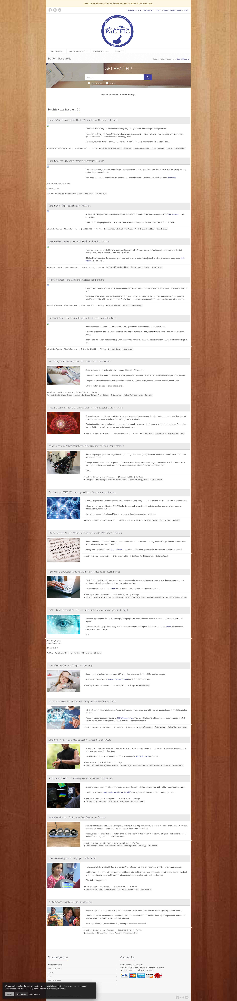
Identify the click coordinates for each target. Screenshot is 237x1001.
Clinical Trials (110, 845)
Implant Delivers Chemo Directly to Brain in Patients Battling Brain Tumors (86, 407)
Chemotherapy (148, 433)
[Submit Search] (148, 77)
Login (186, 10)
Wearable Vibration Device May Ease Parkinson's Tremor (77, 817)
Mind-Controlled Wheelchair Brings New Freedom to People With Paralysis (86, 445)
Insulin (146, 267)
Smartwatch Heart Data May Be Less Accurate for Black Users (80, 739)
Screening (148, 395)
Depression (89, 193)
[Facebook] (177, 997)
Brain (182, 433)
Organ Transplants (145, 727)
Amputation (91, 933)
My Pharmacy (57, 51)
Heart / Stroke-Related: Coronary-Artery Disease (91, 395)
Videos (113, 83)
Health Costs (115, 349)
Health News (96, 83)
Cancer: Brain (173, 433)
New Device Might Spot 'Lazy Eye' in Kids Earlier (72, 858)
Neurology (102, 801)
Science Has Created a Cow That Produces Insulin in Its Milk (79, 241)
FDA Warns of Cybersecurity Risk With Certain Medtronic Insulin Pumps (84, 571)
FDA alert (113, 588)
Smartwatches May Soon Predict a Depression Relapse (76, 160)
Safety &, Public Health (102, 597)
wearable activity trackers (118, 679)
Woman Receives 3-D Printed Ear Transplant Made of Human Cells (82, 701)
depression (172, 177)
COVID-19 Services (100, 51)
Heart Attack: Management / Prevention (147, 765)
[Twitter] (186, 997)
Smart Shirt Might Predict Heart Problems (70, 205)
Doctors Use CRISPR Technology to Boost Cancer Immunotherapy (82, 492)
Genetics (176, 520)
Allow (9, 994)
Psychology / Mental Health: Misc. (70, 193)
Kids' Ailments (146, 889)
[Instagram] (182, 997)
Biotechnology (180, 148)
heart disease (173, 214)
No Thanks (21, 994)
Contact (118, 51)
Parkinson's (153, 845)
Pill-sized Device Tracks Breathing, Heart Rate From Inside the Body (82, 318)
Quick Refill (148, 10)
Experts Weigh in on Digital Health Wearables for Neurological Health (83, 120)
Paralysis (126, 305)
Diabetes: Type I (162, 556)
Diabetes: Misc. (136, 267)
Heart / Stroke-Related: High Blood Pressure (102, 765)
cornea (168, 626)
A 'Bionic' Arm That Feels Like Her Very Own (70, 901)
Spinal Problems (115, 305)
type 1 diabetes (117, 549)
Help (139, 10)
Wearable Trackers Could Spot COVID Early (70, 665)
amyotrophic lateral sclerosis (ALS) (117, 792)
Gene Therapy (165, 520)
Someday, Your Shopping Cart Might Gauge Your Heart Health (80, 361)
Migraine (161, 148)
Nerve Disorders (115, 933)
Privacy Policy (34, 994)
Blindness (97, 653)
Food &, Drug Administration (176, 597)
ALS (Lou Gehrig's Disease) (119, 801)
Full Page (94, 148)
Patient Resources (77, 51)
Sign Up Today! (175, 10)
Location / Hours (161, 10)
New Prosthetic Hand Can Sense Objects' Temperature (76, 279)
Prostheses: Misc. (130, 933)
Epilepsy (170, 148)
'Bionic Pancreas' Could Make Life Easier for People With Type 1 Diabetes (85, 532)
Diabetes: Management (155, 597)
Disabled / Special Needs (117, 479)
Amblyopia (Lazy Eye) (94, 889)
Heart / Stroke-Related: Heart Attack (120, 229)
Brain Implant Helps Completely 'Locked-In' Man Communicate (80, 778)
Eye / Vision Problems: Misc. (81, 653)
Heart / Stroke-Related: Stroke (145, 148)
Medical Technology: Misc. (111, 148)
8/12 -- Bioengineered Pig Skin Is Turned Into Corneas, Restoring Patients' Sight (88, 610)
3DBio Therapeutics (125, 718)
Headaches (127, 148)
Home (155, 59)
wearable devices (143, 756)
